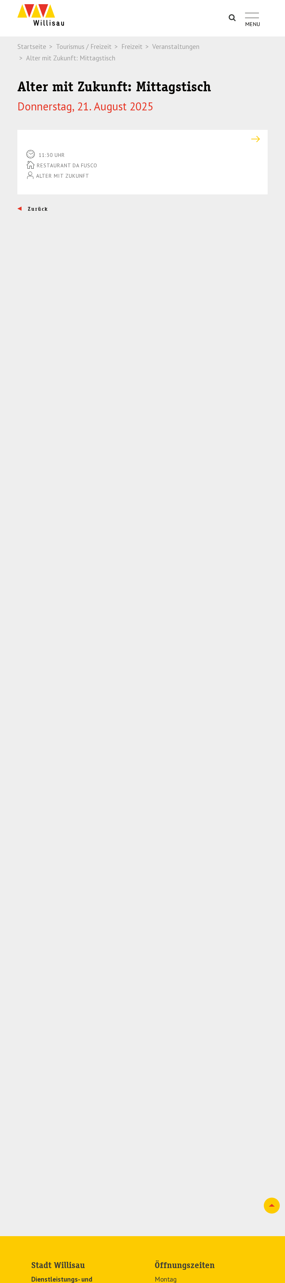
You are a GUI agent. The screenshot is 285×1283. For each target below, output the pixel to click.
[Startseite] (40, 15)
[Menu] (252, 11)
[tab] (142, 139)
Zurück (37, 209)
